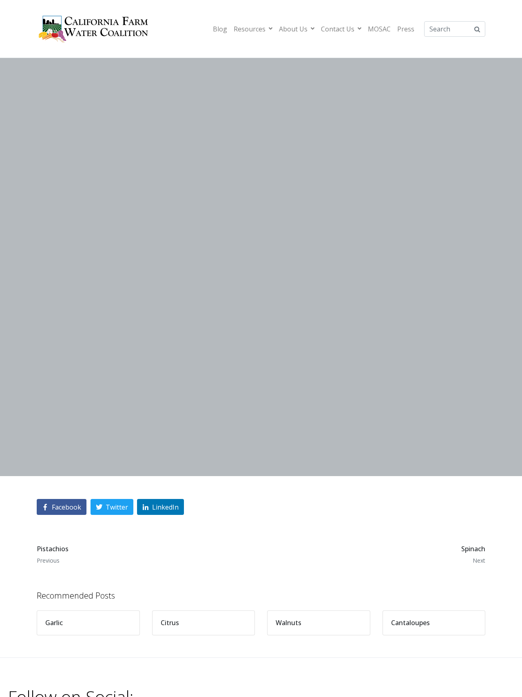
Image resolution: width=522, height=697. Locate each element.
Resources (249, 28)
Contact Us (337, 28)
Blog (220, 28)
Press (405, 28)
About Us (293, 28)
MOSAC (379, 28)
